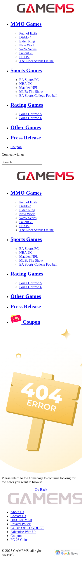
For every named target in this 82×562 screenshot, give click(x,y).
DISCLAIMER (21, 520)
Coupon (16, 147)
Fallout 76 (26, 53)
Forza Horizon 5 (30, 114)
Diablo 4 (25, 37)
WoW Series (28, 49)
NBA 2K (25, 84)
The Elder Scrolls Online (36, 61)
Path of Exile (28, 33)
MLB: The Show (31, 91)
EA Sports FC (29, 80)
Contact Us (18, 516)
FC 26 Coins (19, 540)
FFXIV (24, 57)
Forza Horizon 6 (30, 118)
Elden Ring (27, 41)
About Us (17, 512)
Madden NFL (28, 87)
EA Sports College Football (38, 95)
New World (27, 45)
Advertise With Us (23, 532)
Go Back (41, 489)
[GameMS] (41, 177)
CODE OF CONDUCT (27, 528)
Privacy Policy (20, 524)
